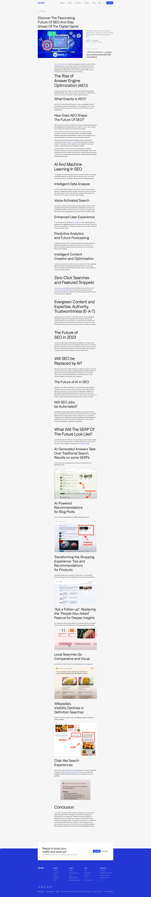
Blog (85, 870)
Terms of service (50, 891)
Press (54, 880)
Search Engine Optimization (61, 64)
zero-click (62, 288)
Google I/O (104, 52)
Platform (62, 2)
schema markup (97, 54)
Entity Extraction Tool (105, 877)
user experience (91, 57)
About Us (55, 870)
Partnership (56, 877)
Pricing (93, 2)
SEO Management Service (75, 880)
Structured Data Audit (105, 875)
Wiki (85, 877)
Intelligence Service (73, 877)
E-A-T (100, 52)
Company (86, 2)
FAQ (101, 880)
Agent (70, 875)
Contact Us (109, 2)
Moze (112, 891)
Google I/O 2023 (85, 443)
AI (89, 52)
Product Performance (74, 872)
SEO (105, 54)
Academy (86, 875)
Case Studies (87, 872)
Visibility (71, 870)
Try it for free (97, 851)
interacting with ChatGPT (72, 772)
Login (99, 2)
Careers (55, 875)
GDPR (57, 891)
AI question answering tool (106, 872)
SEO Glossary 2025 (88, 880)
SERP (109, 54)
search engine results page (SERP (62, 290)
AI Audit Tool (103, 870)
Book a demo (105, 851)
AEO (87, 52)
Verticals (70, 2)
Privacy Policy (41, 891)
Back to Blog (42, 11)
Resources (77, 2)
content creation (94, 52)
